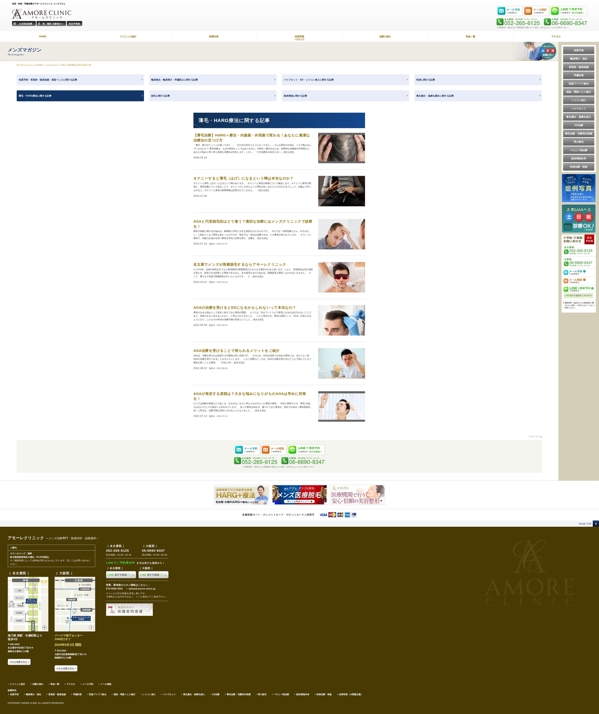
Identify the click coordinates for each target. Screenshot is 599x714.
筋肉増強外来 (578, 158)
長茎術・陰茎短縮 (579, 67)
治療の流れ (385, 36)
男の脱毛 (579, 141)
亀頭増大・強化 (578, 58)
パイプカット (578, 108)
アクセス (556, 36)
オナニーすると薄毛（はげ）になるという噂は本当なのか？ (243, 178)
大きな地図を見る (18, 662)
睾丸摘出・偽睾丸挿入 (578, 116)
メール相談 (105, 684)
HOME (42, 36)
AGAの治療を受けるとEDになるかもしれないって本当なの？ (244, 307)
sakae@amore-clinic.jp (142, 588)
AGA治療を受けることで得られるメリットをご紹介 (236, 351)
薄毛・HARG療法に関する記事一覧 (76, 65)
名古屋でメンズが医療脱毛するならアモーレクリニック (239, 264)
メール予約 (87, 684)
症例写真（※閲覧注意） (351, 694)
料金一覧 (470, 36)
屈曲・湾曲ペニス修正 (578, 91)
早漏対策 (579, 75)
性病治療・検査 (578, 166)
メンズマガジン (51, 65)
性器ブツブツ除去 (579, 83)
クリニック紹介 (128, 36)
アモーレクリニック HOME (30, 65)
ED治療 (579, 125)
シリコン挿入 (578, 100)
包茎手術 (579, 50)
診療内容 (214, 36)
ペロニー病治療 (578, 150)
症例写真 (299, 38)
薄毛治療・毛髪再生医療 (578, 133)
